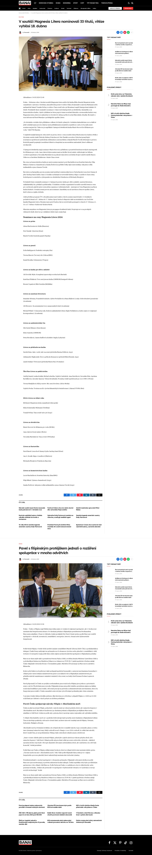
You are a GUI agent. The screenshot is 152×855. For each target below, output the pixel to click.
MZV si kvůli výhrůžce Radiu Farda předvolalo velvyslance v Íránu (121, 115)
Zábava (76, 8)
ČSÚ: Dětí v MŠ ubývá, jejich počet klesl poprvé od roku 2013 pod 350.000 (32, 814)
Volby (94, 8)
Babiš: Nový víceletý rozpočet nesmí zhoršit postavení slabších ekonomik (59, 814)
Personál (26, 32)
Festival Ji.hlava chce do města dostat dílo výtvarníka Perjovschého (60, 509)
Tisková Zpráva (107, 3)
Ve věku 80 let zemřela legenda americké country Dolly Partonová (30, 526)
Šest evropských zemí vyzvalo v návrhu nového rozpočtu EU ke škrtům (124, 44)
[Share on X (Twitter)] (121, 32)
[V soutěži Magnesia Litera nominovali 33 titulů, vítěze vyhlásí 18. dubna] (60, 64)
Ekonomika (67, 3)
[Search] (132, 3)
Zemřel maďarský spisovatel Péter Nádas (87, 509)
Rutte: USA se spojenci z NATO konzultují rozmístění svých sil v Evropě (124, 78)
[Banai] (25, 3)
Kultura (56, 8)
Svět (82, 3)
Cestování (42, 8)
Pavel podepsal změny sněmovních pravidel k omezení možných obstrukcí (32, 806)
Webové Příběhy (115, 8)
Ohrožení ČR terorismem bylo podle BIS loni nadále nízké (123, 70)
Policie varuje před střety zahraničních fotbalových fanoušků (89, 821)
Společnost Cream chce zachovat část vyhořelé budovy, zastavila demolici (89, 526)
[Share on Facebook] (117, 32)
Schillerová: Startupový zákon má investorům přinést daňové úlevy (124, 52)
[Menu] (35, 3)
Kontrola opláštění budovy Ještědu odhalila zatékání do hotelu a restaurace (30, 517)
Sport (75, 3)
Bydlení (35, 8)
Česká (58, 3)
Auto (29, 8)
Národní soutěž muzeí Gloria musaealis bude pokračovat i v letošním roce (32, 509)
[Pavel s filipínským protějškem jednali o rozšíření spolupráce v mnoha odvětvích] (60, 590)
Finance (50, 8)
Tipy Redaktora (93, 3)
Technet (69, 8)
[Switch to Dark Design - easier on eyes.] (128, 3)
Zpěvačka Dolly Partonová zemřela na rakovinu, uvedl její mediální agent (60, 516)
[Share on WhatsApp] (128, 32)
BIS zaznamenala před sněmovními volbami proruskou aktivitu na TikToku (60, 821)
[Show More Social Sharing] (131, 32)
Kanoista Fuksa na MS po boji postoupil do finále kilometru (121, 105)
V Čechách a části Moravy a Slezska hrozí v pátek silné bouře (88, 814)
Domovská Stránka (46, 3)
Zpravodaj (128, 8)
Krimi (23, 8)
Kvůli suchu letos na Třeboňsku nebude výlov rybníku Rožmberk (122, 95)
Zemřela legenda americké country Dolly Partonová (88, 516)
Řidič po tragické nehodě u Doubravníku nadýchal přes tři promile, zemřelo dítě (32, 822)
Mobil (62, 8)
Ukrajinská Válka (85, 8)
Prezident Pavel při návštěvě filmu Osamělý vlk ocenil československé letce (59, 527)
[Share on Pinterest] (124, 32)
